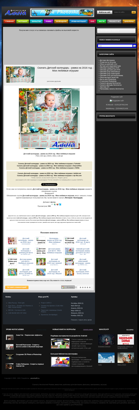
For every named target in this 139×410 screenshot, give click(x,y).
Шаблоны (129, 21)
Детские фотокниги (107, 60)
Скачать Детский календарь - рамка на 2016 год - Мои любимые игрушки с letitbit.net (49, 173)
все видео (130, 329)
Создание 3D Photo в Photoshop (28, 354)
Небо (100, 364)
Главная (9, 21)
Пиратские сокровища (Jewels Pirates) (51, 311)
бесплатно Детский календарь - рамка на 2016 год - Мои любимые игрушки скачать (62, 220)
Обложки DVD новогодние (110, 74)
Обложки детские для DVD (110, 70)
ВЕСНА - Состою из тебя (16, 310)
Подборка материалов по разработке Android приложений (69, 336)
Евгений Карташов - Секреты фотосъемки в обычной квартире (29, 346)
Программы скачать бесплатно (112, 89)
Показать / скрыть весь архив (81, 320)
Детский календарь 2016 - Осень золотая (83, 272)
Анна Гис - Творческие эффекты (29, 335)
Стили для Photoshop (108, 81)
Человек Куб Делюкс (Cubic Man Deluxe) (52, 306)
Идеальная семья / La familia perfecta (125, 347)
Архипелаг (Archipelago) (49, 314)
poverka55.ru (35, 378)
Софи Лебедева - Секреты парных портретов (30, 365)
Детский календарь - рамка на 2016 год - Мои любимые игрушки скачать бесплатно (39, 218)
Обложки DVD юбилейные (110, 72)
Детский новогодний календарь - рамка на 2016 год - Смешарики (82, 261)
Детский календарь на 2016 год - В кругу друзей (83, 240)
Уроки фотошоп (78, 21)
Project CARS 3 (46, 303)
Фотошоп (22, 21)
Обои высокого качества (109, 77)
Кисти (102, 21)
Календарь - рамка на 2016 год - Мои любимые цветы (54, 240)
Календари (61, 21)
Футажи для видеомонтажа (110, 66)
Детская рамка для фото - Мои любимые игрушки (54, 251)
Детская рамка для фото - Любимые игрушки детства (25, 261)
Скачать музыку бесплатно (110, 83)
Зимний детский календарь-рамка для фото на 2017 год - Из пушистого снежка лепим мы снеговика (82, 251)
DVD (92, 21)
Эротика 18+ (105, 87)
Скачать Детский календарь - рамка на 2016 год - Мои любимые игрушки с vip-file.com (49, 175)
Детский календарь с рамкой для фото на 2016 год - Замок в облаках (26, 251)
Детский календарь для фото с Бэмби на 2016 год (26, 272)
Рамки (48, 21)
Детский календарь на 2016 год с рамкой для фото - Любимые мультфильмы (54, 261)
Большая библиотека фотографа (64, 354)
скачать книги (88, 329)
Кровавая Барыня (104, 346)
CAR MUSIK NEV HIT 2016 (17, 313)
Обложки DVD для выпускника (111, 75)
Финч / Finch (122, 364)
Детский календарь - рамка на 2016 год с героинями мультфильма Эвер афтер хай (25, 240)
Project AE (114, 21)
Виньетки (36, 21)
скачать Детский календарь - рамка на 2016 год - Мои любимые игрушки (50, 215)
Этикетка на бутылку (108, 62)
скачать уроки (41, 329)
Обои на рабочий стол (108, 64)
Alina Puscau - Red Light (16, 303)
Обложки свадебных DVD (109, 68)
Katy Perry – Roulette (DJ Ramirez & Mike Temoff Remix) (20, 306)
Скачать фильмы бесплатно (111, 85)
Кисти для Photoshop (108, 79)
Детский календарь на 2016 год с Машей (54, 272)
